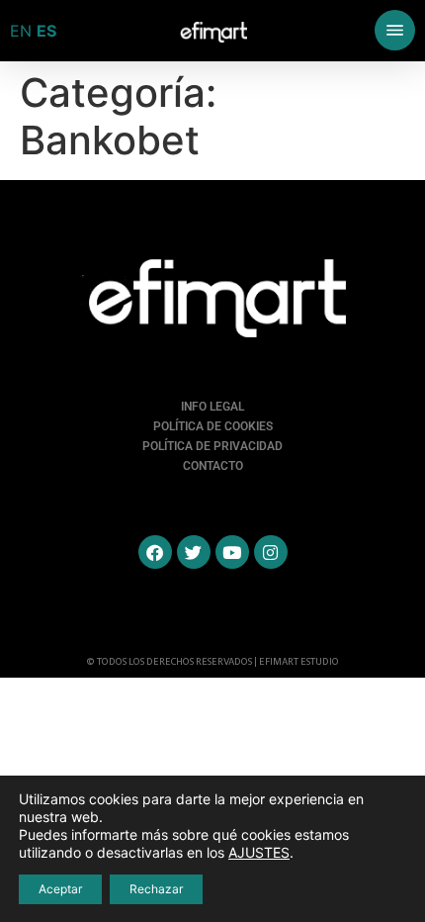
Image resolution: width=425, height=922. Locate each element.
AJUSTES (259, 852)
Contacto (213, 466)
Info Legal (212, 407)
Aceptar (60, 888)
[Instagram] (271, 552)
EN (21, 31)
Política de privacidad (212, 446)
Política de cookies (213, 426)
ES (46, 31)
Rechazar (156, 888)
